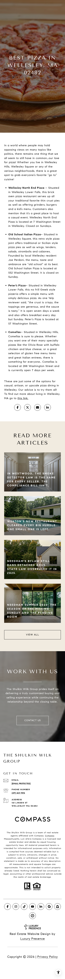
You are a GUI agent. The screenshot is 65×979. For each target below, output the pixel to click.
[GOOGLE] (49, 906)
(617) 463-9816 (18, 793)
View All (32, 634)
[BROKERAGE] (32, 915)
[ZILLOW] (57, 906)
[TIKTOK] (24, 906)
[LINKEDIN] (41, 906)
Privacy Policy (47, 957)
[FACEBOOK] (7, 906)
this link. (23, 398)
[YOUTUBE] (32, 906)
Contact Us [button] (32, 720)
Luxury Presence (32, 939)
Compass (49, 835)
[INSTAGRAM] (15, 906)
